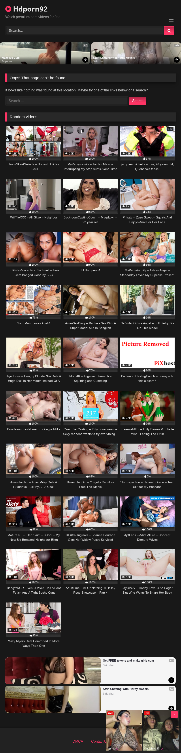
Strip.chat (7, 61)
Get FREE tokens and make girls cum (128, 660)
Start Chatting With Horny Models (114, 57)
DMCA (78, 741)
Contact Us (100, 741)
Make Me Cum (11, 57)
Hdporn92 (29, 9)
